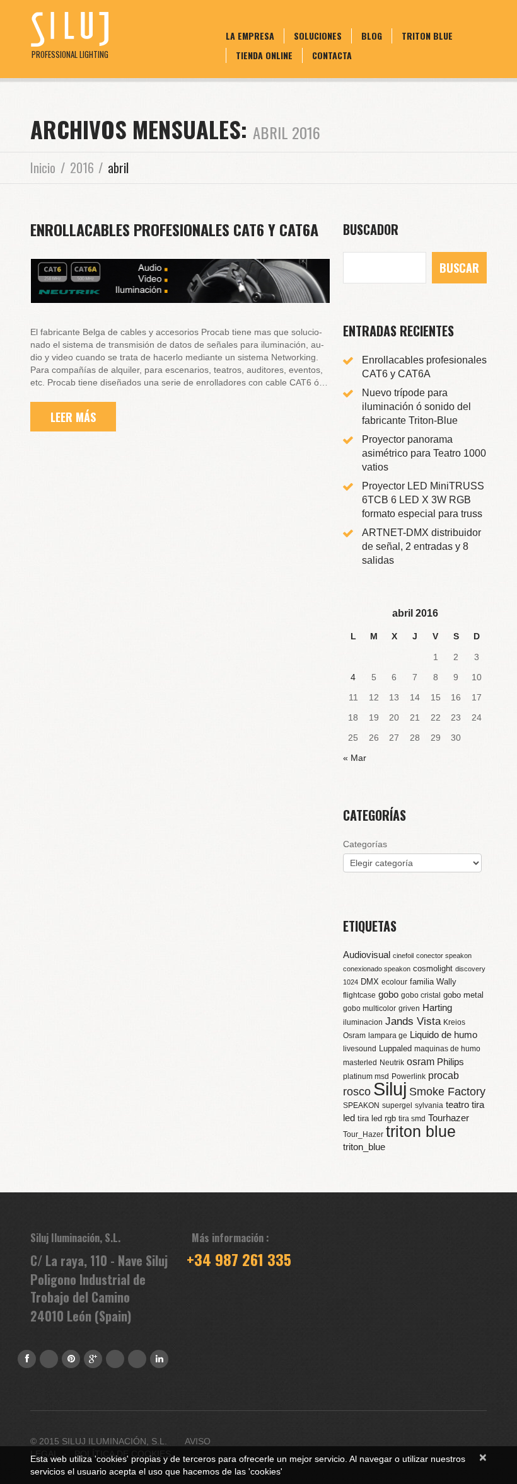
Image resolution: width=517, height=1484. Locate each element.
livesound (359, 1048)
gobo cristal (421, 995)
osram (420, 1061)
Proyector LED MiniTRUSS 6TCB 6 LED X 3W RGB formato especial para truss (423, 500)
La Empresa (250, 35)
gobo (388, 995)
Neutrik (392, 1062)
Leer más (73, 417)
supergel (397, 1105)
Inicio (42, 167)
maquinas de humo (447, 1048)
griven (409, 1008)
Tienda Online (264, 55)
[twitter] (115, 1359)
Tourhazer (448, 1118)
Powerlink (409, 1076)
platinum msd (366, 1076)
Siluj (390, 1088)
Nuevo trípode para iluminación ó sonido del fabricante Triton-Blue (416, 406)
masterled (360, 1062)
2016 (82, 167)
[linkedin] (159, 1359)
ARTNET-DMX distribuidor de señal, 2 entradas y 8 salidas (421, 546)
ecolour (394, 982)
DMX (370, 981)
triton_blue (364, 1147)
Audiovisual (366, 954)
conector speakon (444, 955)
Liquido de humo (443, 1035)
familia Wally (433, 981)
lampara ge (387, 1035)
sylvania (429, 1105)
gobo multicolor (369, 1008)
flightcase (359, 995)
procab (443, 1075)
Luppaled (395, 1048)
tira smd (412, 1118)
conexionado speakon (376, 969)
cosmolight (433, 968)
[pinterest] (71, 1359)
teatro (457, 1105)
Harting (437, 1008)
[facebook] (27, 1359)
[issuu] (137, 1359)
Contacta (332, 55)
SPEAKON (361, 1105)
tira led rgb (376, 1118)
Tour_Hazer (363, 1134)
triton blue (421, 1131)
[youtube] (49, 1359)
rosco (357, 1091)
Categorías (365, 844)
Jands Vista (413, 1021)
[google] (93, 1359)
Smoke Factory (447, 1091)
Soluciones (318, 35)
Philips (450, 1061)
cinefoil (403, 955)
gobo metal (463, 995)
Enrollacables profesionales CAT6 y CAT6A (174, 229)
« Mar (354, 758)
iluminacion (363, 1022)
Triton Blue (427, 35)
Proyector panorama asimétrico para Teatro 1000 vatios (424, 453)
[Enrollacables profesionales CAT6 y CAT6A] (180, 281)
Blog (371, 35)
